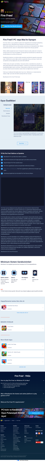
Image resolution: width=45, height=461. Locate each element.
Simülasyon (3, 446)
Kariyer (25, 431)
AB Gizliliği (15, 456)
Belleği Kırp (15, 442)
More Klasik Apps (6, 340)
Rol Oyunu (2, 444)
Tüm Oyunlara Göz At (22, 312)
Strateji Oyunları (3, 449)
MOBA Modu (15, 430)
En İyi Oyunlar (3, 436)
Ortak (25, 428)
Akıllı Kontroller (15, 438)
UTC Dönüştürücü (16, 449)
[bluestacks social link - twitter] (37, 436)
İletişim (25, 430)
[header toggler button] (43, 1)
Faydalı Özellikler (16, 448)
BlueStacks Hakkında (28, 427)
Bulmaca (2, 442)
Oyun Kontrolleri (16, 427)
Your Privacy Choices (23, 460)
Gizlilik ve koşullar (3, 456)
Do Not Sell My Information (21, 456)
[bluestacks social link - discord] (37, 433)
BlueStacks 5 (3, 428)
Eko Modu (15, 435)
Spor (1, 447)
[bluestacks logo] (4, 2)
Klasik (3, 18)
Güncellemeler (38, 427)
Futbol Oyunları (3, 450)
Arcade (2, 440)
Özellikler (15, 425)
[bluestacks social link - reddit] (39, 433)
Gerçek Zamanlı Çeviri (17, 437)
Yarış (1, 443)
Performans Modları (16, 441)
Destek (37, 425)
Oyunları (2, 434)
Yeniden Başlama (16, 440)
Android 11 (2, 431)
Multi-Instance (15, 431)
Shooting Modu (16, 428)
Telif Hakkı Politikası (10, 456)
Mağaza (2, 430)
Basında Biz (26, 433)
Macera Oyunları (3, 439)
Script (14, 444)
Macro (14, 434)
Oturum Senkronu (16, 433)
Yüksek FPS (15, 445)
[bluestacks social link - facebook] (42, 433)
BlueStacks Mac (3, 427)
